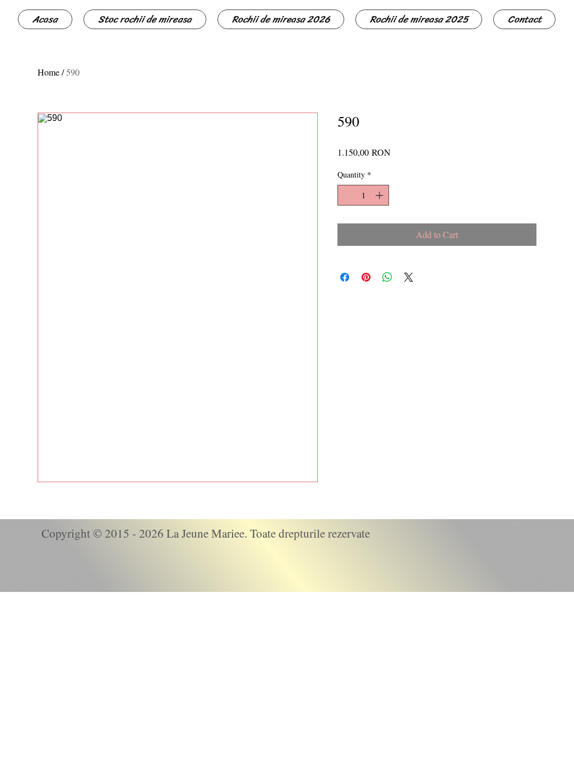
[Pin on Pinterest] (366, 277)
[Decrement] (346, 195)
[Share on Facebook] (344, 277)
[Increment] (380, 195)
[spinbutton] (363, 195)
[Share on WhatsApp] (387, 277)
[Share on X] (408, 277)
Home (48, 72)
